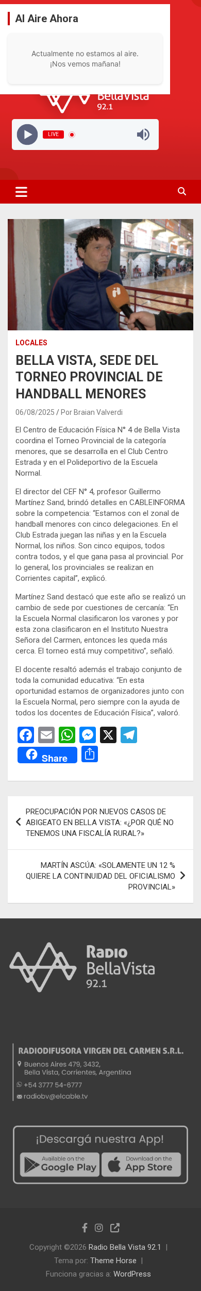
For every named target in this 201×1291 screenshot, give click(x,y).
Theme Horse (113, 1260)
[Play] (27, 135)
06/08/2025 (35, 412)
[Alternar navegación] (21, 192)
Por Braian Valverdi (92, 412)
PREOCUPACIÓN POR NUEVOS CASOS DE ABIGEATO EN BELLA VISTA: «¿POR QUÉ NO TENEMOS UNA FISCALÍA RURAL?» (100, 822)
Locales (31, 343)
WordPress (132, 1274)
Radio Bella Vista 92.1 (125, 1247)
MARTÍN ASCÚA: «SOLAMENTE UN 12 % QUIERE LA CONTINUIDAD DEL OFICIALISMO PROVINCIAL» (100, 876)
